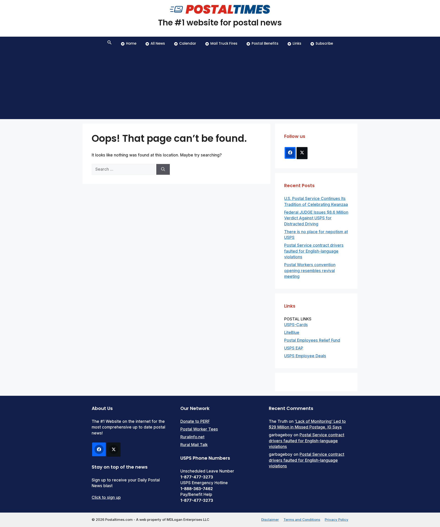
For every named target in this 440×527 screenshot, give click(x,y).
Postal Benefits (265, 43)
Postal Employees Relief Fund (312, 340)
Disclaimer (270, 519)
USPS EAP (293, 348)
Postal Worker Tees (199, 429)
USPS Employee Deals (305, 356)
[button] (109, 43)
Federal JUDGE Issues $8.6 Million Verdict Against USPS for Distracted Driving (316, 218)
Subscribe (324, 43)
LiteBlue (291, 332)
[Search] (163, 169)
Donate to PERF (195, 421)
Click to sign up (106, 497)
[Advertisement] (220, 85)
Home (131, 43)
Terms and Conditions (301, 519)
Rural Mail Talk (194, 444)
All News (158, 43)
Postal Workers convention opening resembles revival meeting (310, 270)
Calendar (187, 43)
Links (297, 43)
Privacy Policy (336, 519)
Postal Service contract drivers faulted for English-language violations (314, 251)
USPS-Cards (296, 324)
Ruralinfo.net (192, 437)
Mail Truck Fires (223, 43)
